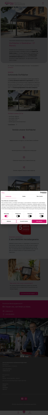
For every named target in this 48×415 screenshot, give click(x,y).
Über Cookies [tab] (40, 196)
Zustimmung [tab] (8, 196)
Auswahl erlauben (24, 221)
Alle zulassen (39, 221)
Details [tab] (24, 196)
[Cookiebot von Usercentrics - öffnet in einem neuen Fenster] (41, 193)
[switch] (18, 216)
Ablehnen (9, 221)
